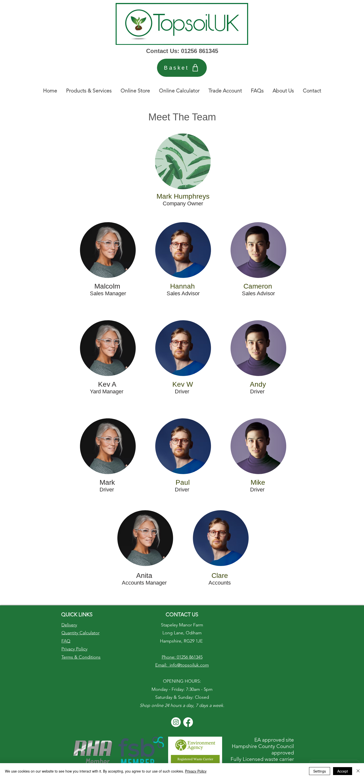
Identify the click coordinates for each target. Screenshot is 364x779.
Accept (342, 771)
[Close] (358, 771)
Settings (319, 771)
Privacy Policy (196, 771)
